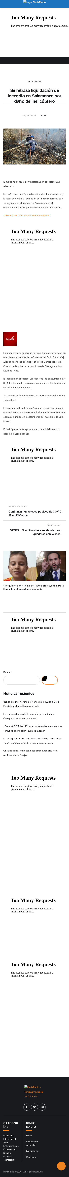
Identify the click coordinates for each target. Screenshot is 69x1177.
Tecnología (8, 1160)
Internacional (9, 1139)
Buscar (7, 672)
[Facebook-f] (26, 1107)
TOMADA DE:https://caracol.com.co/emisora (26, 215)
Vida (5, 1142)
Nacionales (35, 81)
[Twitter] (34, 1107)
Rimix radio (8, 1171)
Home (29, 1135)
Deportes (7, 1156)
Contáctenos (32, 1151)
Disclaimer (31, 1157)
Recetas (7, 1153)
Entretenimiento (11, 1146)
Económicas (9, 1149)
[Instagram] (42, 1107)
